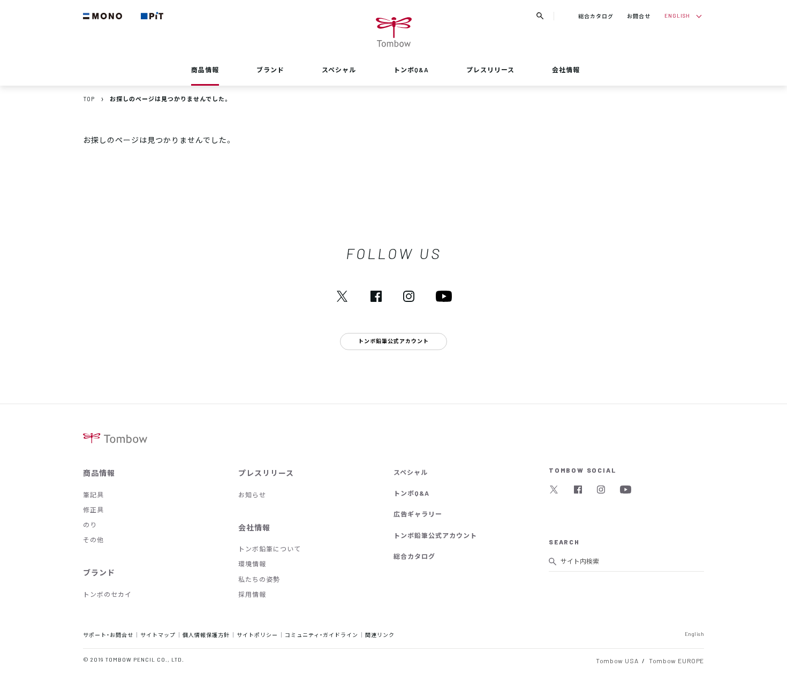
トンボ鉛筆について (269, 548)
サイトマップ (158, 635)
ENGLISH (677, 15)
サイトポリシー (257, 635)
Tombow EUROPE (676, 660)
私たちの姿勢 (259, 579)
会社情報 (566, 69)
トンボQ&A (411, 69)
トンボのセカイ (107, 594)
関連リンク (380, 635)
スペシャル (339, 69)
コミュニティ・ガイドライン (321, 635)
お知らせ (252, 494)
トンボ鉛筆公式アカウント (435, 535)
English (695, 634)
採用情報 (252, 594)
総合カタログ (596, 16)
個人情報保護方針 (206, 635)
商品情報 (205, 69)
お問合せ (638, 16)
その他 (93, 539)
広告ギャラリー (418, 514)
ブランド (270, 69)
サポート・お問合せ (108, 635)
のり (90, 524)
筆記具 (93, 494)
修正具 (93, 509)
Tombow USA (617, 660)
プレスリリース (490, 69)
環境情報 (252, 563)
